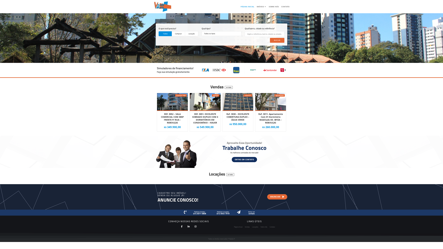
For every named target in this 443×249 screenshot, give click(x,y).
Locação (192, 34)
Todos (165, 34)
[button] (229, 87)
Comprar (178, 34)
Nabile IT (232, 239)
